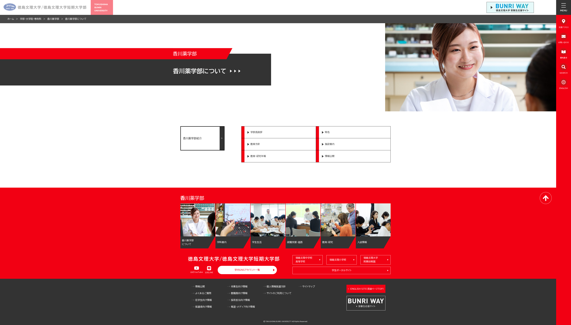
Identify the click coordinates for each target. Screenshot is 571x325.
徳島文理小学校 (338, 260)
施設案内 (329, 144)
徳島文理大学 (371, 260)
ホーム (10, 19)
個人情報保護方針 (276, 286)
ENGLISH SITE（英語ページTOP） (367, 289)
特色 (327, 132)
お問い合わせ (563, 42)
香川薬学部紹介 (192, 138)
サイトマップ (308, 286)
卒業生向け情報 (239, 286)
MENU (563, 11)
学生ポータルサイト (342, 270)
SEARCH (564, 73)
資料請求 (563, 58)
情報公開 (329, 156)
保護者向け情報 (203, 307)
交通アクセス (564, 27)
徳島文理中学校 (304, 260)
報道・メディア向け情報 (243, 307)
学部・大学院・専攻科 (30, 19)
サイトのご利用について (279, 293)
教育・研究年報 (258, 156)
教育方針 (255, 144)
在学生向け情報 (203, 300)
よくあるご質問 (203, 293)
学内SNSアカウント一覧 (247, 270)
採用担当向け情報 (240, 300)
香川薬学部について (76, 19)
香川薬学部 (53, 19)
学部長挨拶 (256, 132)
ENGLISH (563, 88)
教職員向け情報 (239, 293)
